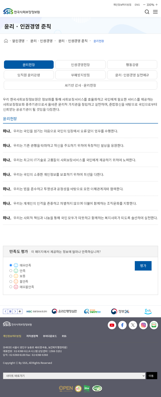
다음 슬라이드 (15, 311)
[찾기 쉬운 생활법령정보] (92, 311)
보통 (23, 276)
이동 (151, 376)
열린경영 (18, 40)
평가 (143, 265)
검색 (147, 11)
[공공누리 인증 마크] (66, 389)
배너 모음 (19, 311)
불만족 (24, 281)
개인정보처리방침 (122, 4)
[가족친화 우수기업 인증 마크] (78, 388)
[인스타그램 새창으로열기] (143, 325)
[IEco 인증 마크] (87, 388)
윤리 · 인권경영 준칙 (73, 40)
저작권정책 (32, 336)
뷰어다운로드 (50, 336)
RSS (64, 336)
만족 (23, 270)
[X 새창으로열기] (133, 325)
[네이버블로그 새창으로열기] (154, 325)
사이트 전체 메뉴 (155, 11)
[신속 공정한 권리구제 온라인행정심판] (64, 311)
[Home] (7, 41)
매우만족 (25, 265)
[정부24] (120, 311)
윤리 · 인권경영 (41, 40)
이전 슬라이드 (5, 311)
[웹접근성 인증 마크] (97, 389)
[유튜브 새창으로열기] (112, 325)
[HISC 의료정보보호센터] (37, 311)
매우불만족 (27, 287)
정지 (10, 311)
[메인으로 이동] (21, 11)
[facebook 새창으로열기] (122, 325)
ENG (137, 4)
